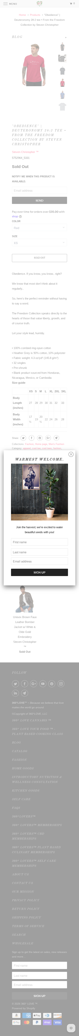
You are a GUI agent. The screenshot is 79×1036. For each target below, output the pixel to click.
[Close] (71, 453)
